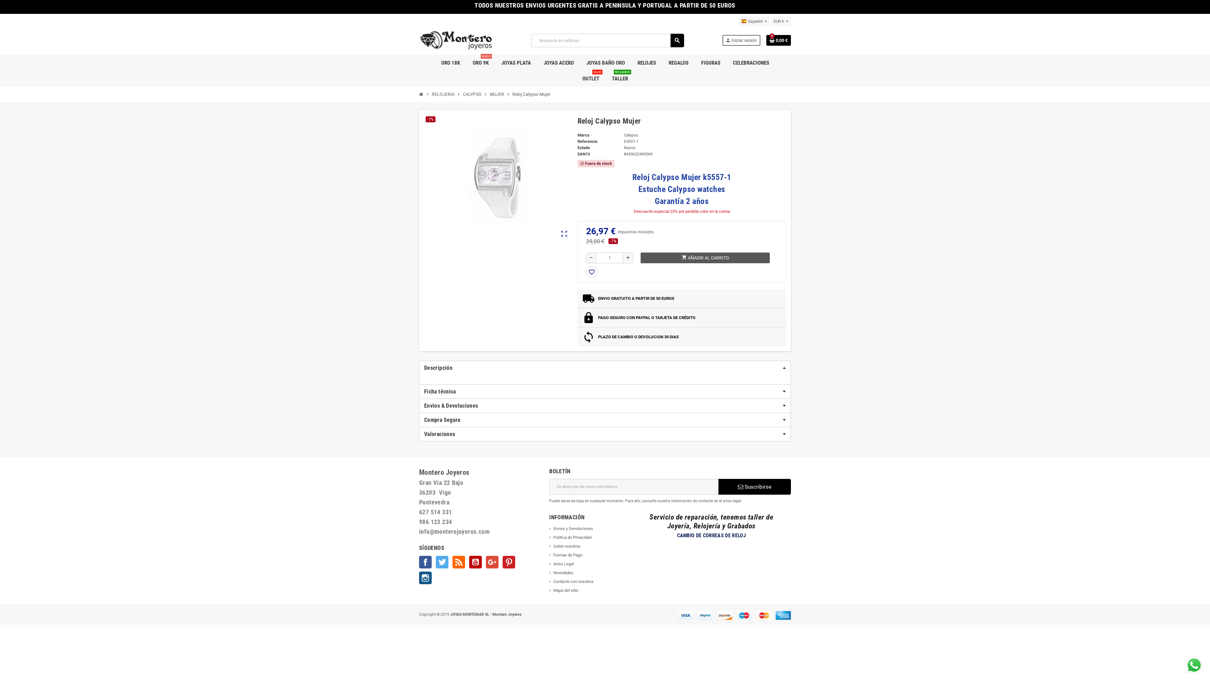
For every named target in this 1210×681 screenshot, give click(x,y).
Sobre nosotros (566, 546)
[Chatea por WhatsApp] (1194, 664)
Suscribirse (757, 487)
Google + (492, 562)
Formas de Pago (567, 555)
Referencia (587, 141)
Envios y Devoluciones (573, 528)
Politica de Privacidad (572, 537)
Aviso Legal (563, 564)
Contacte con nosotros (573, 581)
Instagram (425, 578)
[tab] (605, 368)
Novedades (563, 572)
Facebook (425, 562)
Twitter (442, 562)
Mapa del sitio (565, 590)
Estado (584, 147)
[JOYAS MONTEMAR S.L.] (456, 40)
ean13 (584, 154)
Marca (583, 135)
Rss (458, 562)
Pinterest (509, 562)
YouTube (475, 562)
